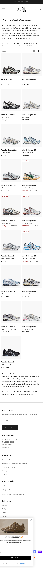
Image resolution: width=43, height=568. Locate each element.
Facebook (5, 505)
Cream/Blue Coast (6, 223)
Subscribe (10, 427)
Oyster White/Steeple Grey (9, 329)
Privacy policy (6, 471)
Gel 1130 (8, 43)
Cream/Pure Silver (27, 223)
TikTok (4, 512)
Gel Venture (22, 46)
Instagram (5, 509)
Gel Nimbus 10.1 (12, 46)
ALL (3, 43)
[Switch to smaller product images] (38, 51)
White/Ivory (25, 117)
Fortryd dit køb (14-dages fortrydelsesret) (15, 464)
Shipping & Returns (8, 460)
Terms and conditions (8, 467)
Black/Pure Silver (6, 364)
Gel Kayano (26, 43)
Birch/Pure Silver (27, 294)
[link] (21, 527)
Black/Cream (5, 117)
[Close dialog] (39, 519)
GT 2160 (30, 46)
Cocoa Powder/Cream (7, 82)
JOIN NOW (21, 558)
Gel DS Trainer (17, 43)
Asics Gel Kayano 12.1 (9, 79)
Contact (4, 474)
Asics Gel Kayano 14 (29, 79)
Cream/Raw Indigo (27, 152)
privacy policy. (29, 563)
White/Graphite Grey (7, 188)
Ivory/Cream (25, 82)
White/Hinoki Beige (28, 188)
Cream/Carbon (5, 152)
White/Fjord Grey (6, 294)
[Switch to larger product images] (34, 51)
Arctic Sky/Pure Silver (28, 258)
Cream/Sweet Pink (27, 329)
